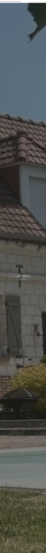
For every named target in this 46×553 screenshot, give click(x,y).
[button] (42, 1)
